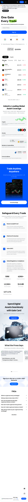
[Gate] (2, 2)
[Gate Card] (24, 488)
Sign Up (21, 2)
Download (24, 498)
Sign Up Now (14, 384)
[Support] (24, 493)
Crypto (12, 57)
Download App (14, 202)
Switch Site (5, 10)
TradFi (5, 57)
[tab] (5, 60)
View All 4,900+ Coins (13, 99)
